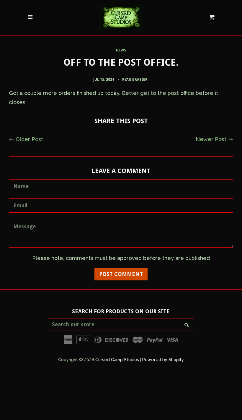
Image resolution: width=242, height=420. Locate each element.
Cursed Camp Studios (117, 359)
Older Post (29, 139)
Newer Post (211, 139)
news (121, 50)
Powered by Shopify (163, 359)
